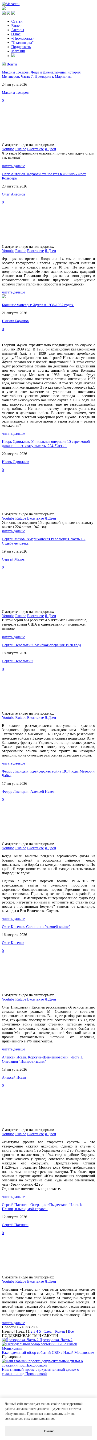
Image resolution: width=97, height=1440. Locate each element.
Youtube (8, 149)
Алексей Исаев (42, 791)
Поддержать (21, 47)
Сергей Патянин (15, 1225)
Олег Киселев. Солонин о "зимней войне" (36, 927)
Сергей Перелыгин (17, 661)
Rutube (20, 149)
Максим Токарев (15, 92)
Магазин (18, 51)
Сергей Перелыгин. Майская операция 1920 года (41, 645)
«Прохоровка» (22, 38)
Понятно (48, 1431)
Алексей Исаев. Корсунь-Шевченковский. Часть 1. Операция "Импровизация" (42, 1059)
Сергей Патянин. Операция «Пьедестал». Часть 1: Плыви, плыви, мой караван (42, 1207)
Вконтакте (35, 149)
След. (48, 1331)
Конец (60, 1331)
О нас (15, 34)
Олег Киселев (13, 943)
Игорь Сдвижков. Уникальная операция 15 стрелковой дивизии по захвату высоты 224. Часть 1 (46, 443)
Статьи (17, 21)
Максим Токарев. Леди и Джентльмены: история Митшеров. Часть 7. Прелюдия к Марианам (41, 74)
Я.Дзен (50, 149)
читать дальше (13, 166)
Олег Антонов (13, 194)
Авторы (17, 30)
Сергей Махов (13, 559)
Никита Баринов (15, 321)
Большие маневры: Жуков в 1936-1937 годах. (38, 305)
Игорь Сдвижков (15, 462)
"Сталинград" (22, 43)
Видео (16, 26)
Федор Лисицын (15, 791)
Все (71, 1331)
